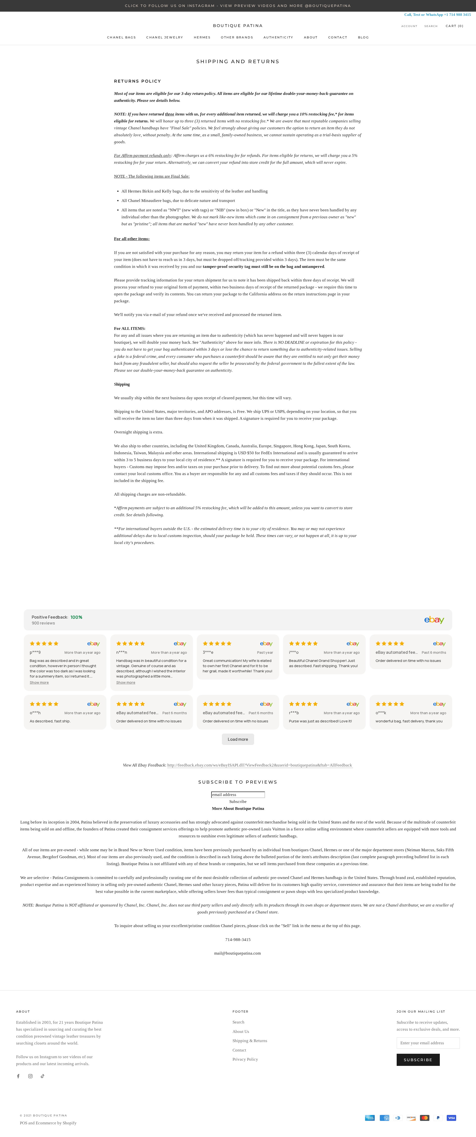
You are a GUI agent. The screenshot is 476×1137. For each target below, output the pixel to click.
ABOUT (311, 37)
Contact (239, 1050)
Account (409, 26)
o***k (381, 712)
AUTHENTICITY (279, 37)
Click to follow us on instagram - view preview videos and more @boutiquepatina (238, 5)
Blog (363, 37)
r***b (294, 712)
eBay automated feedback (398, 652)
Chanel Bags (121, 37)
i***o (293, 652)
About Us (241, 1031)
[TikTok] (42, 1076)
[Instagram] (30, 1076)
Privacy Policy (245, 1059)
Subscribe (418, 1059)
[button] (39, 682)
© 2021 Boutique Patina (43, 1115)
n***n (121, 652)
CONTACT (338, 37)
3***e (208, 652)
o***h (35, 712)
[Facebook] (18, 1076)
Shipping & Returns (250, 1040)
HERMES (202, 37)
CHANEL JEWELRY (164, 37)
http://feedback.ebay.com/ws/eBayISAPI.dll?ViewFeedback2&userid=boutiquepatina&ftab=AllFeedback (260, 765)
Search (431, 26)
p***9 (35, 652)
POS (23, 1123)
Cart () (455, 26)
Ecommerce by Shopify (56, 1123)
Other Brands (237, 37)
